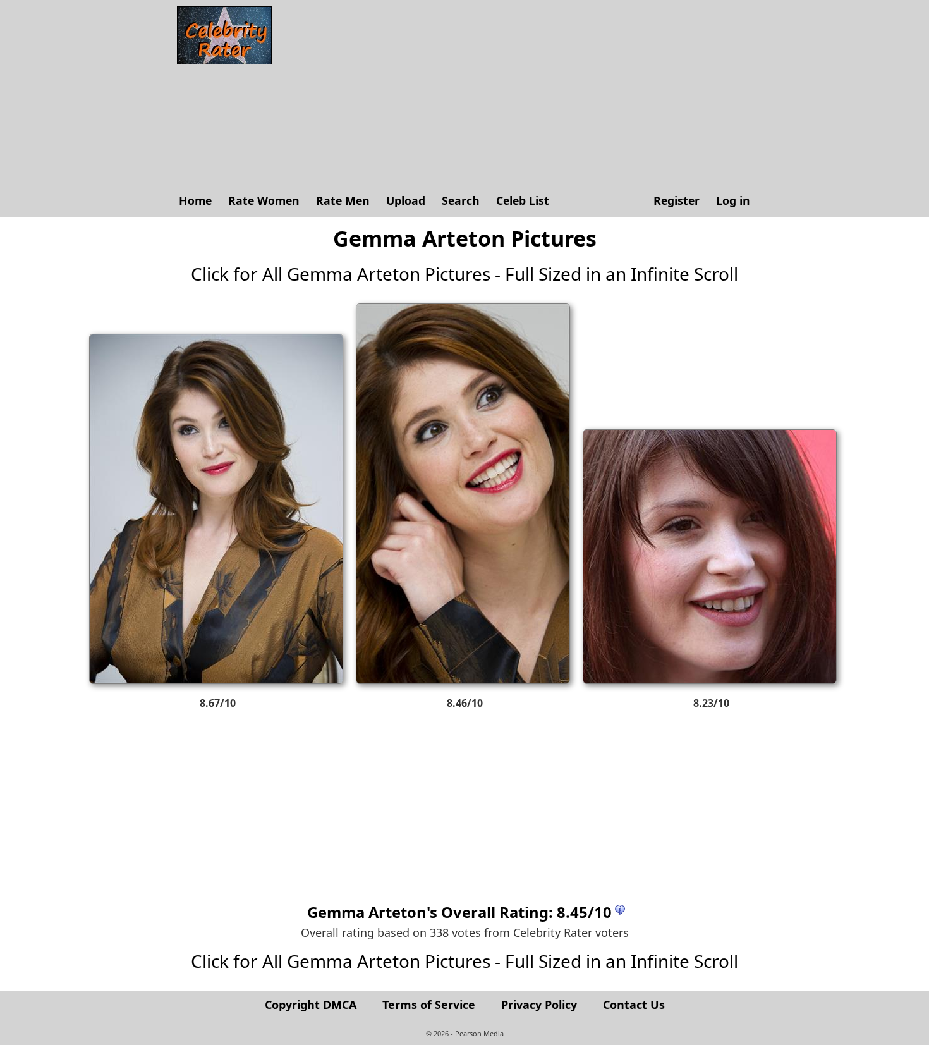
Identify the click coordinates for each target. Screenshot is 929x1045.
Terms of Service (428, 1004)
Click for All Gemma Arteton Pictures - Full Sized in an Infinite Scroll (464, 274)
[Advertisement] (518, 94)
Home (195, 200)
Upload (405, 200)
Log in (733, 200)
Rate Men (343, 200)
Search (461, 200)
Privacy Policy (539, 1004)
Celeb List (522, 200)
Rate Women (264, 200)
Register (676, 200)
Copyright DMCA (310, 1004)
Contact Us (634, 1004)
